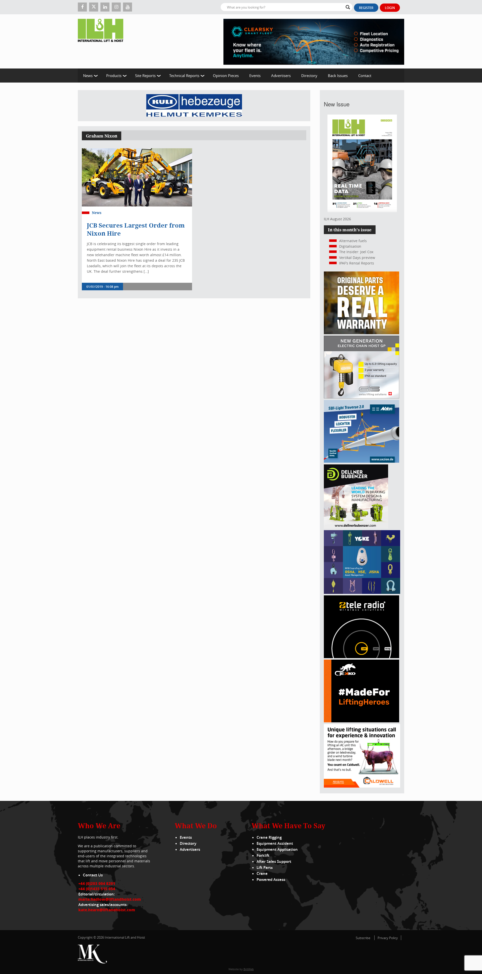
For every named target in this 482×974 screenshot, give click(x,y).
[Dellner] (356, 527)
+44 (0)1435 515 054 (96, 888)
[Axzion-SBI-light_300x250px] (361, 461)
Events (255, 75)
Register (366, 8)
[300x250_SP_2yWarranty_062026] (361, 332)
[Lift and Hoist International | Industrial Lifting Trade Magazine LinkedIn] (104, 7)
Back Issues (338, 75)
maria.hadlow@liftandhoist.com (109, 899)
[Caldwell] (362, 786)
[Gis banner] (361, 397)
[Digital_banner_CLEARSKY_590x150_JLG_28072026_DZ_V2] (313, 41)
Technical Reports (184, 75)
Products (114, 75)
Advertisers (281, 75)
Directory (309, 75)
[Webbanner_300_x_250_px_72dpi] (361, 656)
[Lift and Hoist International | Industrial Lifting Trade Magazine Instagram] (116, 7)
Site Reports (145, 75)
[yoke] (362, 592)
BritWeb (249, 969)
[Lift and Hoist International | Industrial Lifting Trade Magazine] (102, 41)
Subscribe (363, 938)
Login (390, 8)
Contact (364, 75)
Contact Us (93, 875)
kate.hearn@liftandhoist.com (106, 910)
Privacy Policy (388, 938)
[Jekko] (361, 721)
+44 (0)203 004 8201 (96, 883)
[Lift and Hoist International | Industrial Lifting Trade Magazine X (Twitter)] (93, 7)
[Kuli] (194, 105)
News (88, 75)
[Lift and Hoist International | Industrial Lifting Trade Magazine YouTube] (127, 7)
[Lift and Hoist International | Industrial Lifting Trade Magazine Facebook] (82, 7)
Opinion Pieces (226, 75)
